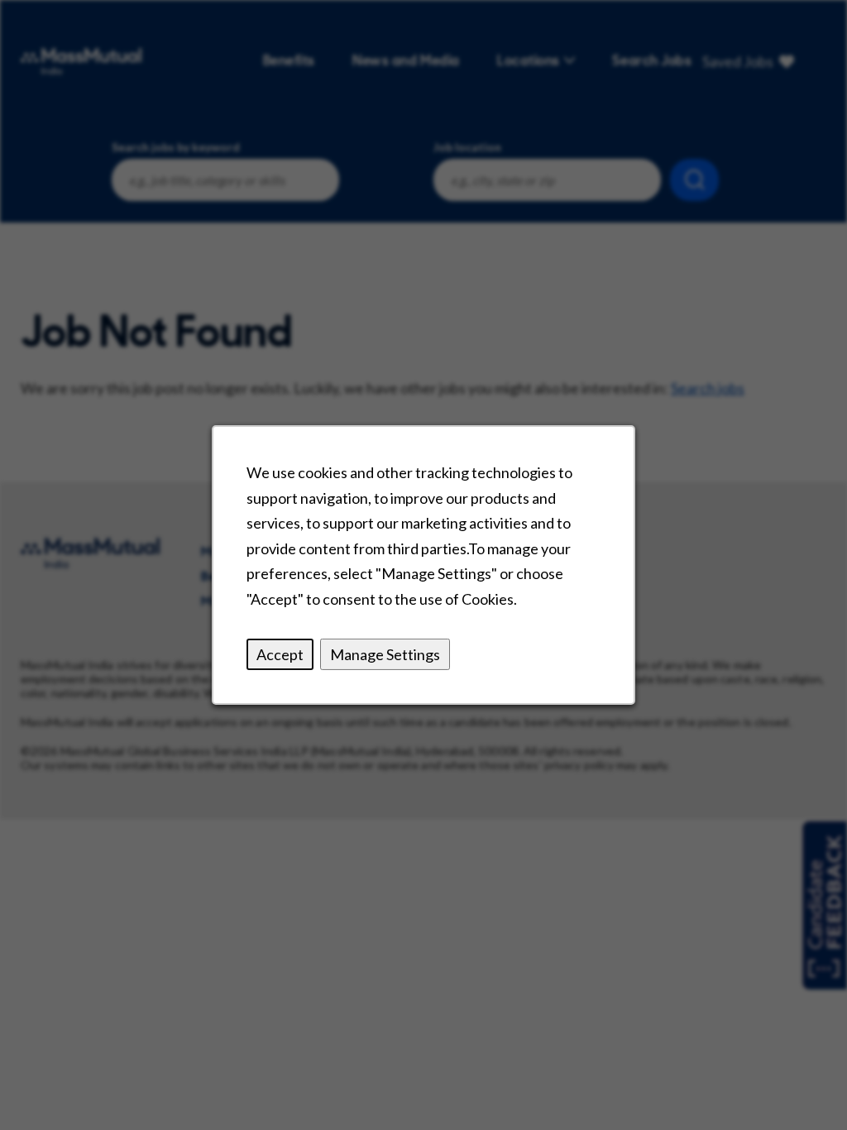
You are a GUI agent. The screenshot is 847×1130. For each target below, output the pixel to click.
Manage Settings (385, 653)
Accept (280, 653)
